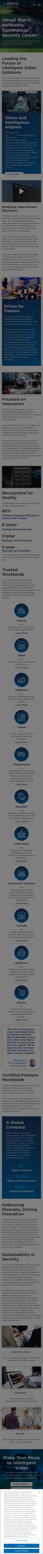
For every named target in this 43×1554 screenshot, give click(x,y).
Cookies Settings (21, 1540)
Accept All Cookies (21, 1551)
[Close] (40, 1492)
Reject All (21, 1546)
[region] (21, 1521)
